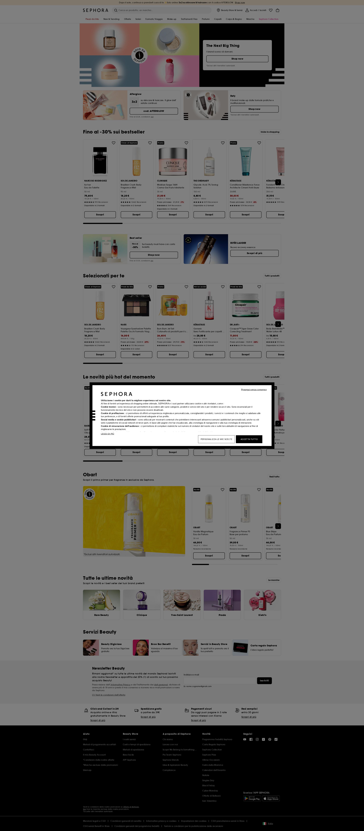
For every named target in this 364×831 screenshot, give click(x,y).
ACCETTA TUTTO (249, 439)
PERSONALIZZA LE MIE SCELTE (216, 439)
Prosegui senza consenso (254, 389)
